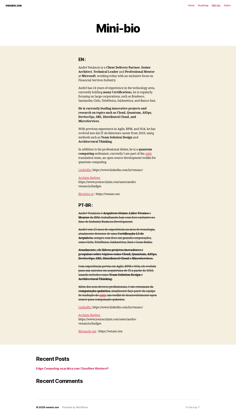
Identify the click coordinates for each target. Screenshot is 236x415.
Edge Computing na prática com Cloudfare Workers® (72, 368)
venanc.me (13, 5)
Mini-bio (216, 5)
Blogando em (87, 331)
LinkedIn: (85, 170)
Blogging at (86, 194)
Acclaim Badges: (89, 178)
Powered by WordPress (75, 407)
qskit (148, 154)
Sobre (227, 5)
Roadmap (203, 5)
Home (191, 5)
